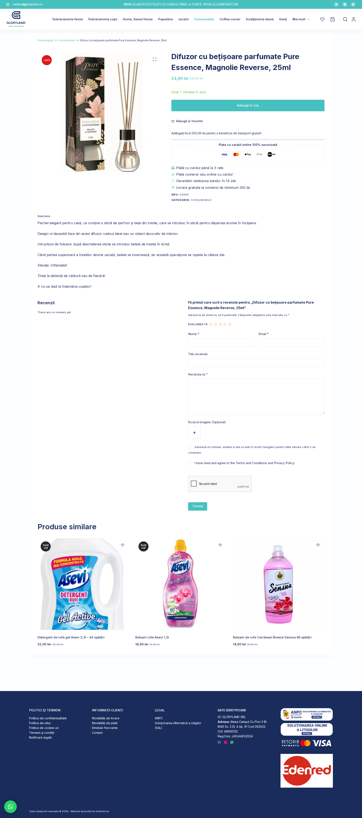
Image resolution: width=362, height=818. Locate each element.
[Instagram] (344, 4)
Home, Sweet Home (138, 19)
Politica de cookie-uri (44, 728)
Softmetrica (102, 811)
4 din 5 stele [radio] (224, 324)
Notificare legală (40, 737)
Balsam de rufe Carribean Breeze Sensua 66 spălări (272, 637)
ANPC (159, 718)
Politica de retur (40, 723)
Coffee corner (230, 19)
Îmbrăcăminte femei (68, 19)
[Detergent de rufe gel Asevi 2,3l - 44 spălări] (83, 584)
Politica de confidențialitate (48, 718)
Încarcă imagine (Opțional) (207, 422)
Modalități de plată (105, 723)
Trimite (197, 506)
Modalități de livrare (105, 718)
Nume (193, 334)
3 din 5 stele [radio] (220, 324)
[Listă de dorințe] (322, 19)
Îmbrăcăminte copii (102, 19)
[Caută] (345, 19)
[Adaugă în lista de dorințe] (122, 544)
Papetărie (165, 19)
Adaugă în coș (248, 105)
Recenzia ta (198, 374)
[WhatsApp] (353, 4)
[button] (10, 806)
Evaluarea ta (198, 324)
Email (264, 334)
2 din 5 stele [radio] (215, 324)
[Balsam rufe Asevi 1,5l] (181, 584)
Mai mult (298, 19)
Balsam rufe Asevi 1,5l (152, 637)
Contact (97, 732)
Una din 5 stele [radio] (210, 324)
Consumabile (204, 19)
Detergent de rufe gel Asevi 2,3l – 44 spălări (71, 637)
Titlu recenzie (198, 354)
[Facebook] (336, 4)
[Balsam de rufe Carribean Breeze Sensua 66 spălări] (279, 584)
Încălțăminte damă (260, 19)
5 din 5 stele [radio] (229, 324)
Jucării (183, 19)
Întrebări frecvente (105, 728)
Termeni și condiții (41, 732)
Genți (283, 19)
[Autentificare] (354, 19)
